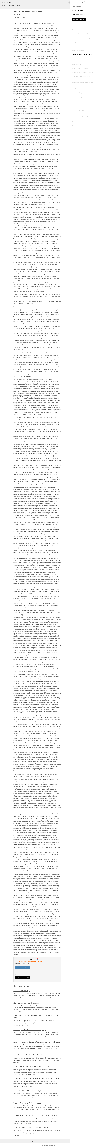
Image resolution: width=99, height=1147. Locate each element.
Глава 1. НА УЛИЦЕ (21, 991)
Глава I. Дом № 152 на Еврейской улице (29, 1030)
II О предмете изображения (78, 14)
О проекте (33, 1141)
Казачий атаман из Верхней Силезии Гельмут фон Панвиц (36, 1042)
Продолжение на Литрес (79, 19)
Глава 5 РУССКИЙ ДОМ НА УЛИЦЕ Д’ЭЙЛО (31, 1066)
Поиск (84, 1)
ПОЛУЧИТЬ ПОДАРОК (22, 967)
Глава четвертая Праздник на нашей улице (30, 1127)
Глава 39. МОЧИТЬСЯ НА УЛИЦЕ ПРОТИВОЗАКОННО (36, 1078)
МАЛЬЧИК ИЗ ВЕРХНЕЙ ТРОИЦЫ (27, 1054)
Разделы (39, 1141)
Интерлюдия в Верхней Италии (26, 1003)
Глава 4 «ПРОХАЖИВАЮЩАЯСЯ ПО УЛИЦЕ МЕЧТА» (35, 1115)
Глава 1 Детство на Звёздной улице (27, 1103)
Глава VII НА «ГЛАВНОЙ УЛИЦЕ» (27, 1091)
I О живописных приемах (78, 10)
